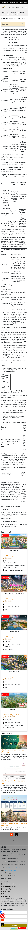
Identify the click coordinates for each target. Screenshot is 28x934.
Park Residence (14, 671)
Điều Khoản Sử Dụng (6, 873)
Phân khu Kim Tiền (14, 631)
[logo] (3, 7)
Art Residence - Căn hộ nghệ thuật (14, 593)
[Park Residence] (14, 662)
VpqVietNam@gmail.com (10, 870)
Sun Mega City (14, 709)
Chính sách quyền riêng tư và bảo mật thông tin (12, 876)
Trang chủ (3, 13)
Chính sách (8, 13)
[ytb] (11, 834)
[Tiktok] (16, 834)
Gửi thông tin (14, 925)
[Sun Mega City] (14, 700)
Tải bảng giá (22, 928)
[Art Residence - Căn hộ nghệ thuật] (14, 583)
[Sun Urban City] (14, 541)
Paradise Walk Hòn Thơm (13, 529)
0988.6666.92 (20, 7)
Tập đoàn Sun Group (16, 556)
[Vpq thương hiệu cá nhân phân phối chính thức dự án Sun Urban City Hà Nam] (14, 841)
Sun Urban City (14, 550)
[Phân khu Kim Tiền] (14, 622)
